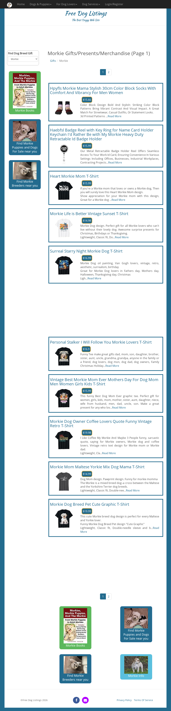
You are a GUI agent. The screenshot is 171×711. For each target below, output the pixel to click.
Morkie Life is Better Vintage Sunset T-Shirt (89, 213)
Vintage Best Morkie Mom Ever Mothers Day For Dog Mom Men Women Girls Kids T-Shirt (104, 382)
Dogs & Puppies (40, 4)
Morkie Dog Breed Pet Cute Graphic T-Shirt (89, 504)
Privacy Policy (124, 700)
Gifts (53, 61)
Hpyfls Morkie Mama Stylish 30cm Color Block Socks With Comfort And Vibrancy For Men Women (103, 90)
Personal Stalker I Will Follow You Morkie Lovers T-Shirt (101, 342)
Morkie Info (136, 676)
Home (21, 4)
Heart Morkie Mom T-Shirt (74, 176)
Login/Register (114, 4)
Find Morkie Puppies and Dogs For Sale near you (25, 147)
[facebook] (76, 700)
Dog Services (90, 4)
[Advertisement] (85, 37)
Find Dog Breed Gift (20, 53)
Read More (114, 116)
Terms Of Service (143, 700)
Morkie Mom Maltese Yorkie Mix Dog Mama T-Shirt (97, 466)
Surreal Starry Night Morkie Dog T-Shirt (86, 251)
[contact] (85, 700)
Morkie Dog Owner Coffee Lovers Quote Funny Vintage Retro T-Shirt (101, 423)
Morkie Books (24, 110)
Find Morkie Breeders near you (25, 183)
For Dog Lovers (65, 4)
